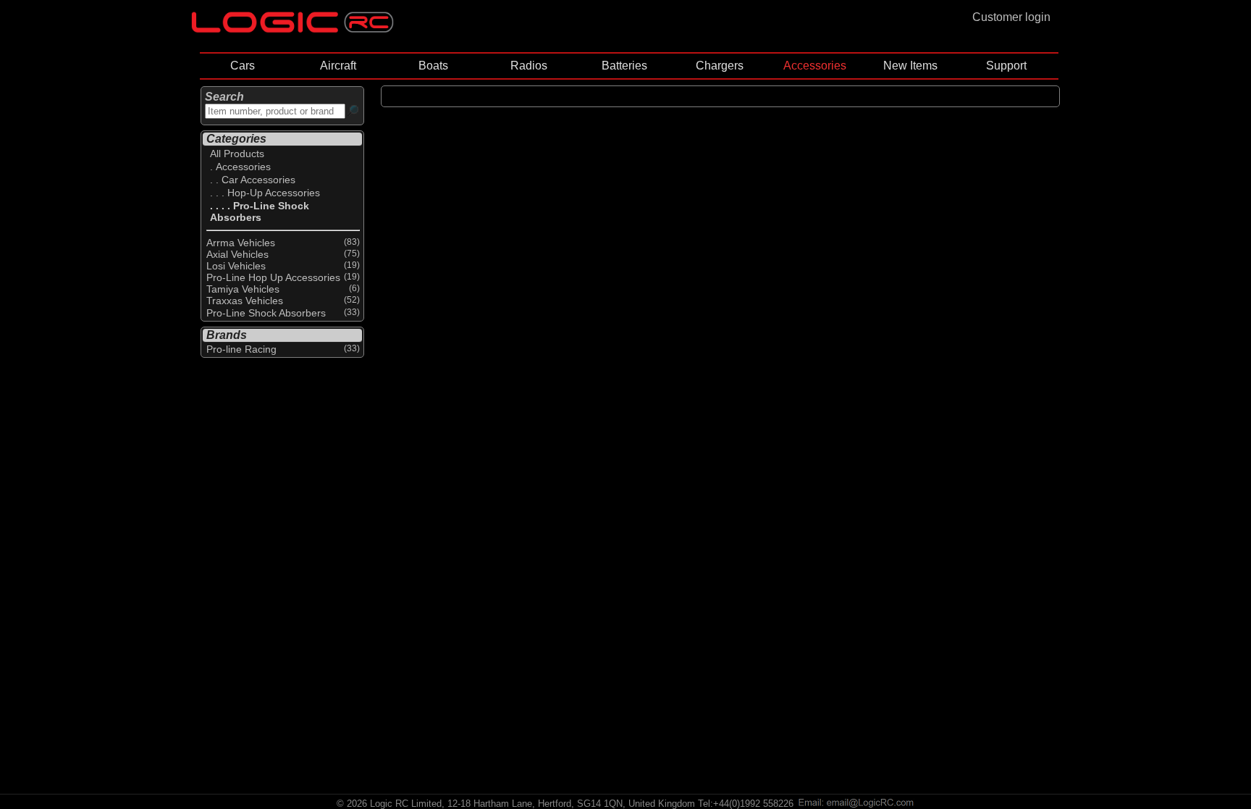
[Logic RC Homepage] (292, 29)
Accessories (814, 65)
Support (1006, 65)
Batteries (624, 65)
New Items (910, 65)
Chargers (720, 65)
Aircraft (338, 65)
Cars (242, 65)
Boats (433, 65)
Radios (528, 65)
